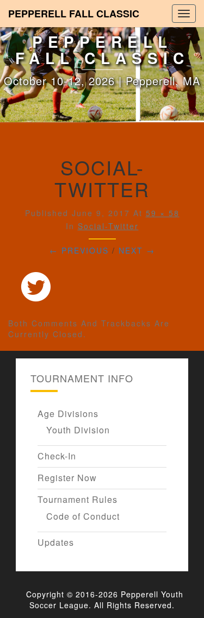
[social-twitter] (36, 288)
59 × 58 (163, 212)
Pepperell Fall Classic (73, 14)
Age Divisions (68, 413)
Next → (137, 250)
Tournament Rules (78, 499)
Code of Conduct (83, 516)
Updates (56, 542)
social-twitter (108, 225)
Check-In (57, 456)
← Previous (79, 250)
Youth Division (78, 430)
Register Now (67, 477)
